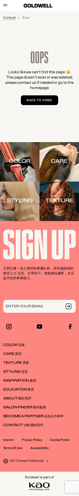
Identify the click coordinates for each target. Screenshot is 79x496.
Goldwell (9, 17)
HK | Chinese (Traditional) (26, 461)
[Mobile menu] (5, 5)
